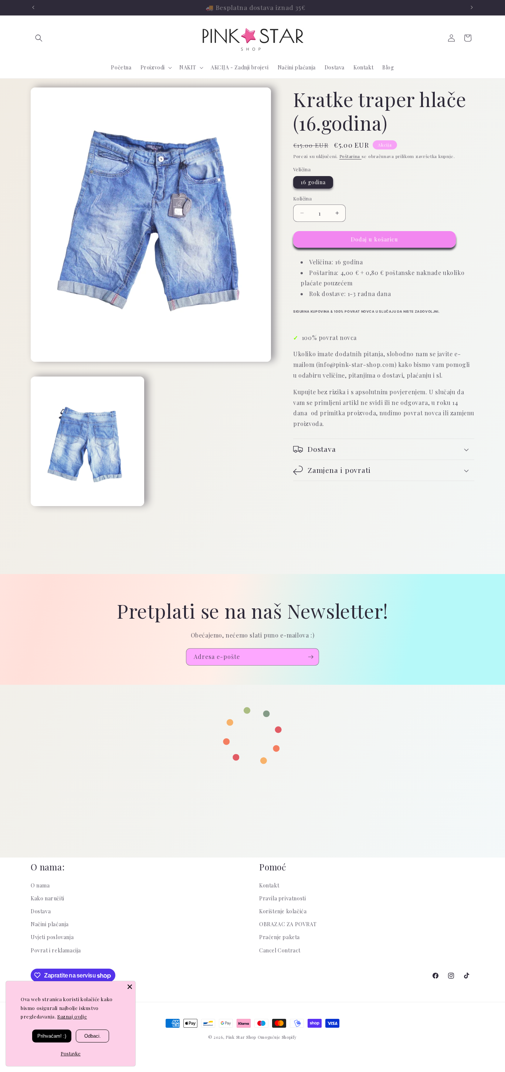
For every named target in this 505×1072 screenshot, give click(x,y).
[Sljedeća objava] (472, 7)
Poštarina (350, 156)
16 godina (313, 182)
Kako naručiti (47, 898)
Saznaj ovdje (72, 1016)
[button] (39, 38)
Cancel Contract (280, 950)
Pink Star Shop (241, 1037)
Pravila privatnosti (282, 898)
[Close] (129, 986)
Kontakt (269, 885)
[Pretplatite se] (310, 657)
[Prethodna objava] (33, 7)
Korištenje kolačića (282, 911)
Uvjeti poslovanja (52, 937)
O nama (40, 885)
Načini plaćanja (50, 924)
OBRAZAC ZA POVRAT (287, 924)
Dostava (41, 911)
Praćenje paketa (279, 937)
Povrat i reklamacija (56, 950)
